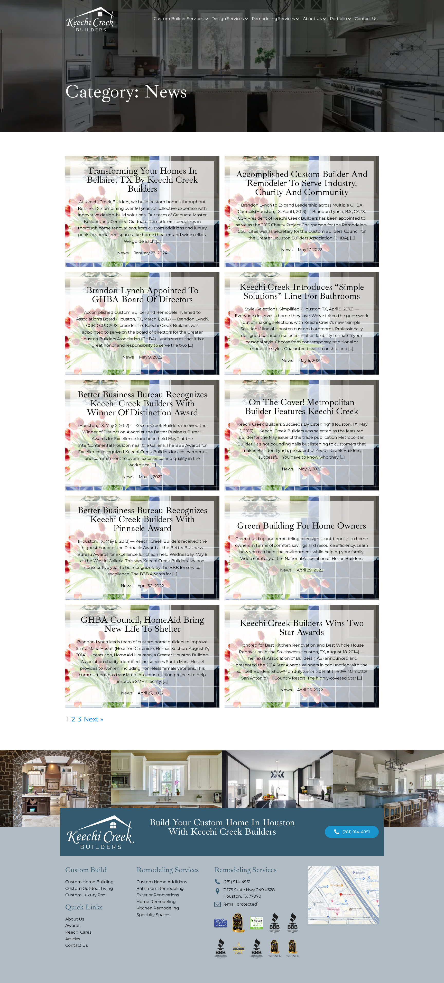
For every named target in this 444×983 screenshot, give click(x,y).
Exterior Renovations (157, 894)
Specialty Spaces (153, 914)
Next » (93, 719)
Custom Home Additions (161, 881)
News (123, 253)
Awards (72, 925)
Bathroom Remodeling (160, 888)
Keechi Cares (78, 932)
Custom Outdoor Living (89, 888)
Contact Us (366, 18)
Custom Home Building (89, 881)
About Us (312, 18)
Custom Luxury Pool (85, 894)
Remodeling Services (273, 18)
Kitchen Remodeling (157, 908)
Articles (72, 938)
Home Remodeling (156, 901)
